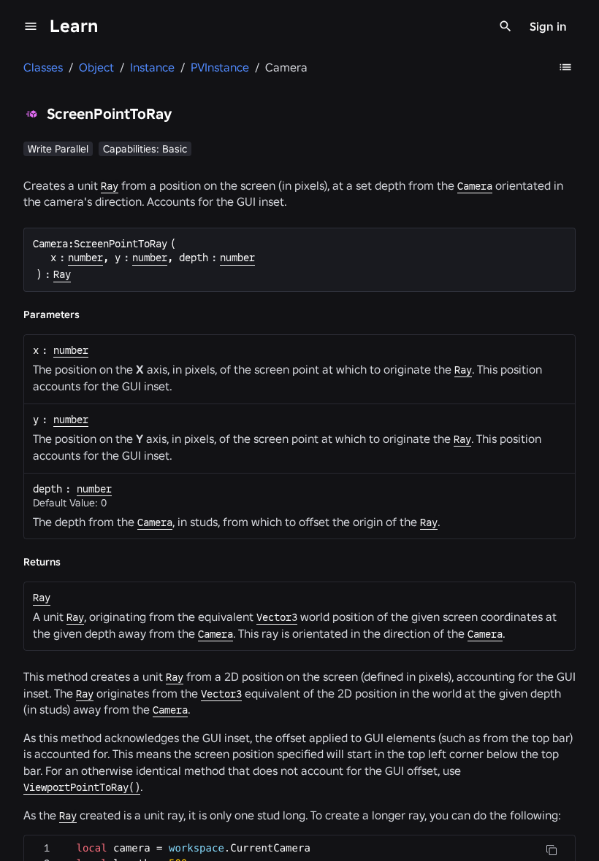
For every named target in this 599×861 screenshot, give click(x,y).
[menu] (31, 26)
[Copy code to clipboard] (551, 850)
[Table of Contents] (565, 67)
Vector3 (276, 617)
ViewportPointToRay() (81, 787)
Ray (109, 186)
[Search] (505, 26)
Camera (474, 186)
